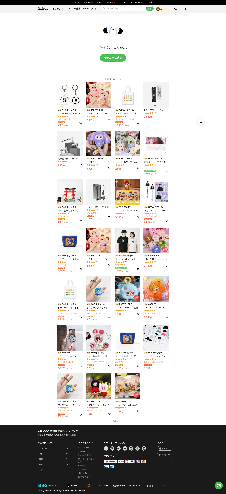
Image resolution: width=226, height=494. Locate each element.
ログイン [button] (184, 9)
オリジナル (58, 8)
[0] (176, 9)
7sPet (86, 8)
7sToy (69, 8)
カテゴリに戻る (113, 57)
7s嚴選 (77, 8)
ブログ (94, 8)
